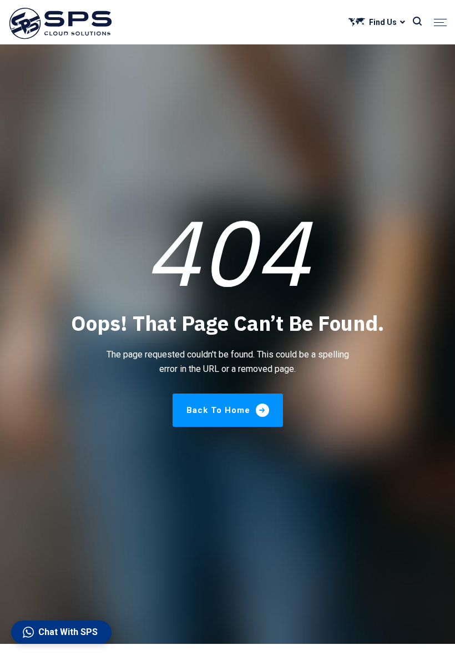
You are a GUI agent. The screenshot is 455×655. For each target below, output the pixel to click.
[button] (61, 632)
